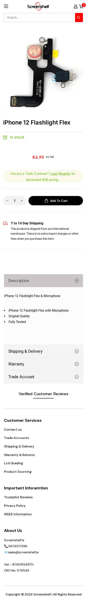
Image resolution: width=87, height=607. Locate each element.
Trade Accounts (16, 438)
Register (64, 173)
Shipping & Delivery (19, 446)
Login (53, 173)
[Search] (79, 17)
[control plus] (22, 200)
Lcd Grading (13, 463)
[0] (81, 6)
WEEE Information (18, 514)
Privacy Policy (14, 506)
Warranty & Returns (19, 455)
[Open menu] (6, 6)
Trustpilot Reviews (18, 497)
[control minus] (7, 200)
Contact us (13, 429)
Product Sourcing (18, 472)
